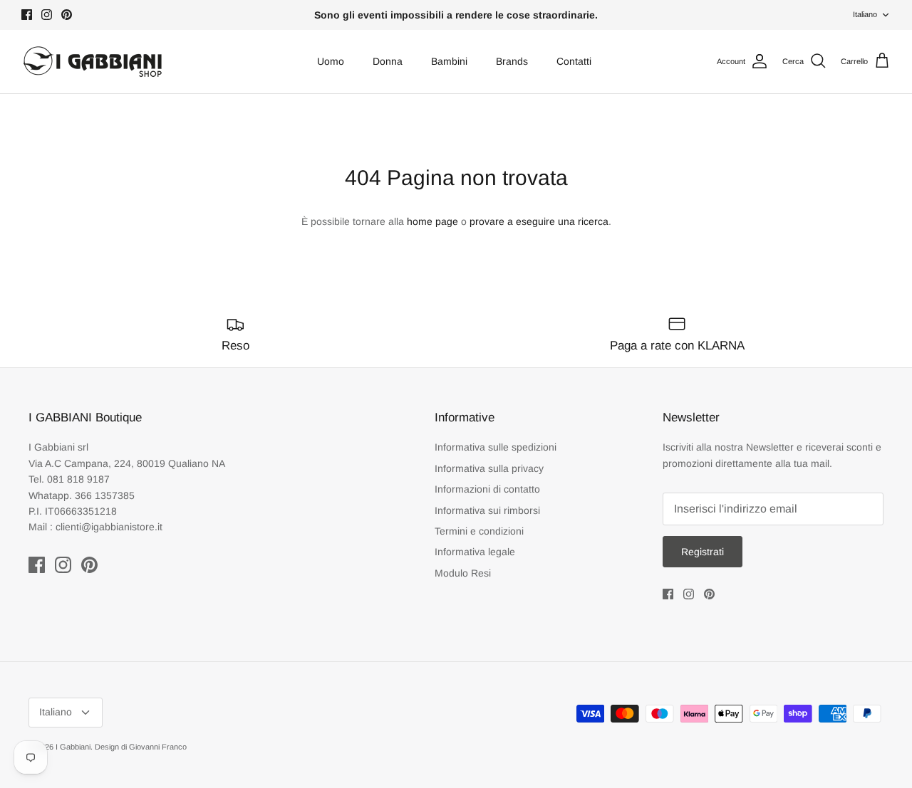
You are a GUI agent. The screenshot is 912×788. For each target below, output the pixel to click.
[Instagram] (46, 14)
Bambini (449, 61)
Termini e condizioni (479, 531)
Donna (388, 61)
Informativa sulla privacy (489, 468)
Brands (512, 61)
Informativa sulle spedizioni (495, 447)
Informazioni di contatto (487, 489)
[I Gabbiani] (92, 61)
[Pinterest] (66, 14)
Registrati (702, 551)
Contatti (573, 61)
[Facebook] (26, 14)
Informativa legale (475, 551)
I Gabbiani (73, 746)
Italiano (865, 14)
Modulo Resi (463, 573)
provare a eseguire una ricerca (539, 221)
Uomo (330, 61)
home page (432, 221)
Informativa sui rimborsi (487, 510)
